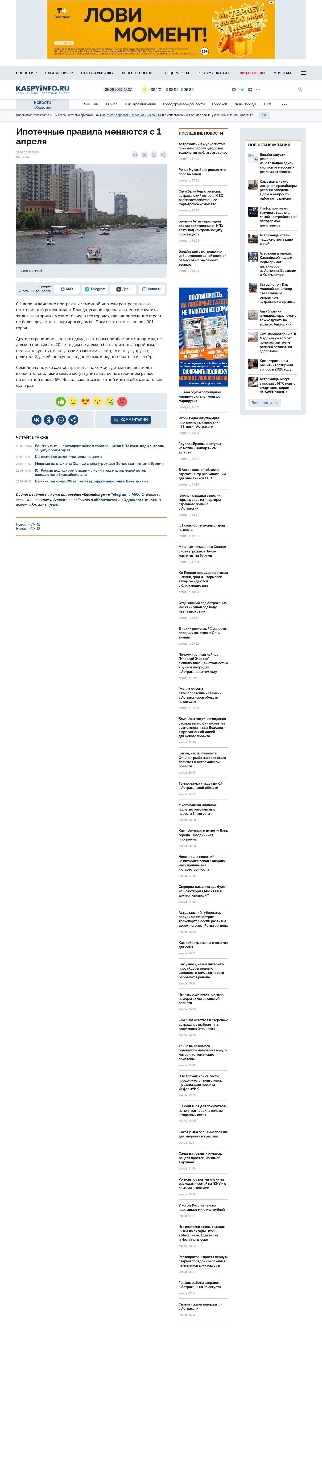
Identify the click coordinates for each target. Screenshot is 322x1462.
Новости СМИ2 (28, 524)
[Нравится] (61, 402)
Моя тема (282, 73)
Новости (25, 73)
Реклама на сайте (214, 73)
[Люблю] (85, 402)
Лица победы (252, 73)
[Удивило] (98, 402)
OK (264, 115)
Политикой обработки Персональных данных (130, 115)
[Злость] (122, 402)
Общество (42, 107)
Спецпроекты (176, 73)
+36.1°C (155, 89)
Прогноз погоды (138, 73)
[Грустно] (110, 402)
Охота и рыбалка (97, 73)
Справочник (57, 73)
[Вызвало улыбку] (73, 402)
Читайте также (32, 437)
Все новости (262, 403)
